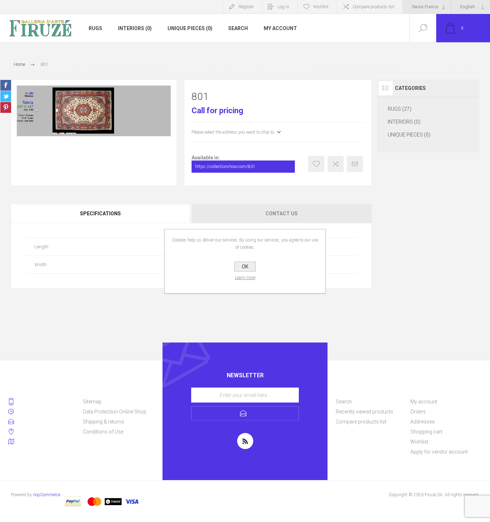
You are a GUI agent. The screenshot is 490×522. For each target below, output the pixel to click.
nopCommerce (46, 494)
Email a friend (355, 164)
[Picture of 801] (94, 111)
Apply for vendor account (439, 452)
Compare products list (373, 6)
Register (246, 6)
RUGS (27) (399, 109)
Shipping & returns (103, 422)
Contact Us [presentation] (281, 213)
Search (238, 28)
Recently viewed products (364, 412)
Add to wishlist (316, 164)
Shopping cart (426, 432)
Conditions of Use (103, 432)
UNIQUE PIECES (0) (190, 28)
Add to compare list (336, 164)
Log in (283, 6)
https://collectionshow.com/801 (225, 166)
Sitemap (92, 401)
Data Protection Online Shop (114, 412)
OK (245, 266)
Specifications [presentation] (100, 213)
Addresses (422, 422)
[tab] (101, 213)
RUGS (95, 28)
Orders (418, 412)
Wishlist (419, 442)
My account (280, 28)
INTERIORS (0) (135, 28)
